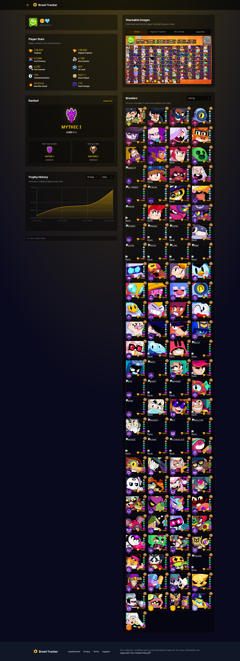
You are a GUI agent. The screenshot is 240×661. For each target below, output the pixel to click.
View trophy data (37, 238)
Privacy (86, 651)
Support (106, 651)
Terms (96, 651)
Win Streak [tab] (179, 31)
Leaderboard (74, 651)
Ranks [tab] (137, 31)
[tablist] (169, 32)
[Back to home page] (28, 5)
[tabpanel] (169, 60)
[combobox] (92, 177)
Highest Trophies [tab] (158, 31)
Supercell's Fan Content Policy (134, 653)
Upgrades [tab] (200, 31)
